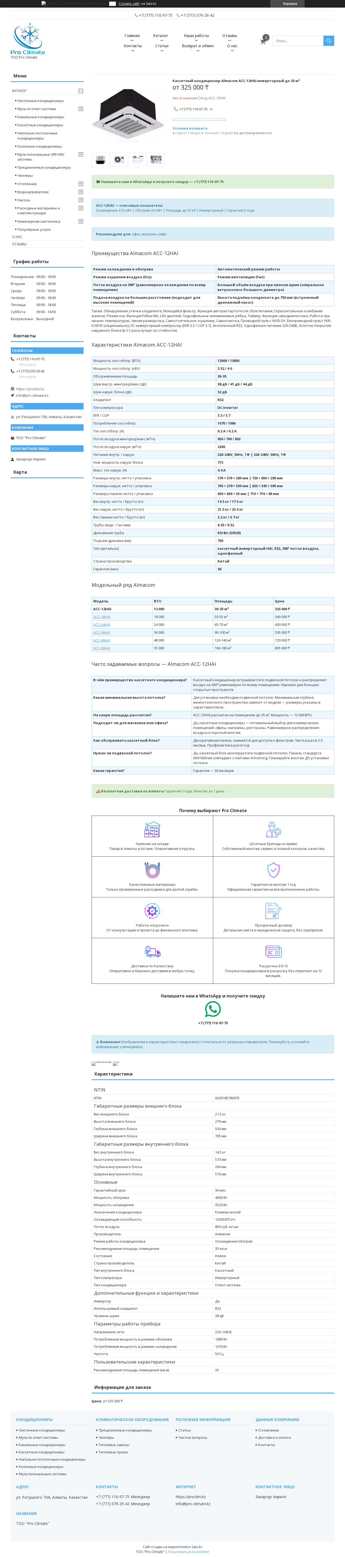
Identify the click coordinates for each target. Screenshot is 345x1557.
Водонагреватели (33, 191)
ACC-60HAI (101, 648)
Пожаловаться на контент (188, 1551)
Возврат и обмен (198, 45)
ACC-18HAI (101, 616)
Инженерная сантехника (39, 221)
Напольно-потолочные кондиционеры (37, 135)
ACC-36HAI (101, 632)
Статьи (161, 45)
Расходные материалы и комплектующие (39, 210)
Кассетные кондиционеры (40, 125)
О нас (232, 45)
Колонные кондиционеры (40, 146)
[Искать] (328, 41)
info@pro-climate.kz (32, 395)
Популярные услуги (34, 229)
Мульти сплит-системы (38, 1437)
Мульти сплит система (37, 108)
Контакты (133, 45)
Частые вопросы (192, 1437)
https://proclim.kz (30, 389)
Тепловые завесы (114, 1444)
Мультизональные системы (43, 1473)
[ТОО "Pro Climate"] (28, 38)
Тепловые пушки (113, 1452)
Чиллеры (25, 175)
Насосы (24, 200)
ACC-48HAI (101, 640)
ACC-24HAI (101, 624)
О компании (268, 1430)
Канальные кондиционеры (41, 116)
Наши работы (196, 35)
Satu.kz (197, 1547)
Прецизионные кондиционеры (44, 167)
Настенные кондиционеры (41, 100)
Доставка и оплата (274, 1437)
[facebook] (102, 1061)
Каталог (160, 35)
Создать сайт (129, 4)
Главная (132, 35)
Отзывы (229, 35)
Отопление (27, 183)
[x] (116, 1061)
